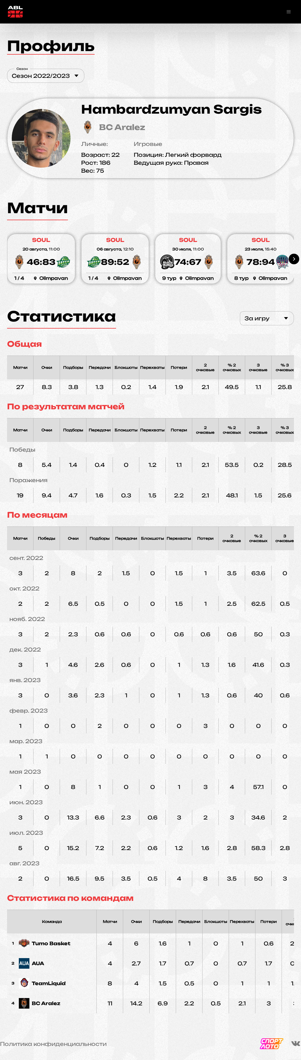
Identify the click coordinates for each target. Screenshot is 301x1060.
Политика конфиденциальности (53, 1044)
